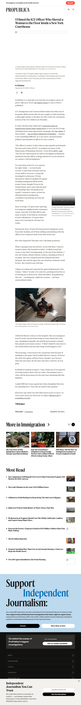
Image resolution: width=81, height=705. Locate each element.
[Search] (73, 9)
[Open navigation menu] (68, 9)
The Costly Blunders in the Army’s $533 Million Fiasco (28, 487)
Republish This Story (57, 412)
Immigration (29, 412)
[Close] (79, 681)
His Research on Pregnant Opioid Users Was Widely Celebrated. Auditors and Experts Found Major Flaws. (35, 519)
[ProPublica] (17, 10)
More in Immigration (25, 424)
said (60, 150)
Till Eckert (20, 85)
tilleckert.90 (54, 395)
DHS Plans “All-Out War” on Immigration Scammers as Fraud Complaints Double (66, 452)
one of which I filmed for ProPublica (42, 133)
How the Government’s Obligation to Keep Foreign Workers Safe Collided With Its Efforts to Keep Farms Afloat (42, 453)
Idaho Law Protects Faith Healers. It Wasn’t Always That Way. (31, 508)
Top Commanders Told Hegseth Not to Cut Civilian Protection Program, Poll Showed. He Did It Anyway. (36, 478)
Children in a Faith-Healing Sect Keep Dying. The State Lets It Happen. (34, 498)
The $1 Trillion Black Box (17, 539)
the (56, 131)
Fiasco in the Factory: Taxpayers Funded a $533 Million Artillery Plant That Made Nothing (36, 530)
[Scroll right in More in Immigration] (73, 424)
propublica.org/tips (22, 398)
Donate (70, 3)
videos (60, 131)
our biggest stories (41, 102)
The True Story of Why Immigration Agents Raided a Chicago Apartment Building (17, 452)
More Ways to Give (58, 626)
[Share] (17, 92)
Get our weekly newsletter (57, 643)
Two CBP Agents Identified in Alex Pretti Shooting (27, 560)
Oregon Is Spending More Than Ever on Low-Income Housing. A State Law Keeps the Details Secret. (35, 550)
